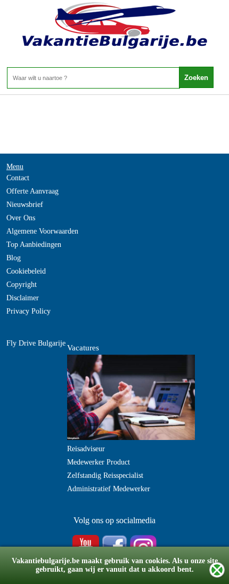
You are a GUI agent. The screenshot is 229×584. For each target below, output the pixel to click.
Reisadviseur (86, 449)
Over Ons (20, 218)
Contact (17, 178)
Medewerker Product (98, 462)
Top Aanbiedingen (33, 245)
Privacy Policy (28, 311)
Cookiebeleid (26, 271)
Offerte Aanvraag (32, 191)
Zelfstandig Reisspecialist (105, 475)
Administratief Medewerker (108, 489)
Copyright (21, 285)
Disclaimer (22, 298)
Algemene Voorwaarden (42, 231)
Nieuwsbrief (24, 205)
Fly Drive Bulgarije (36, 343)
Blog (13, 258)
